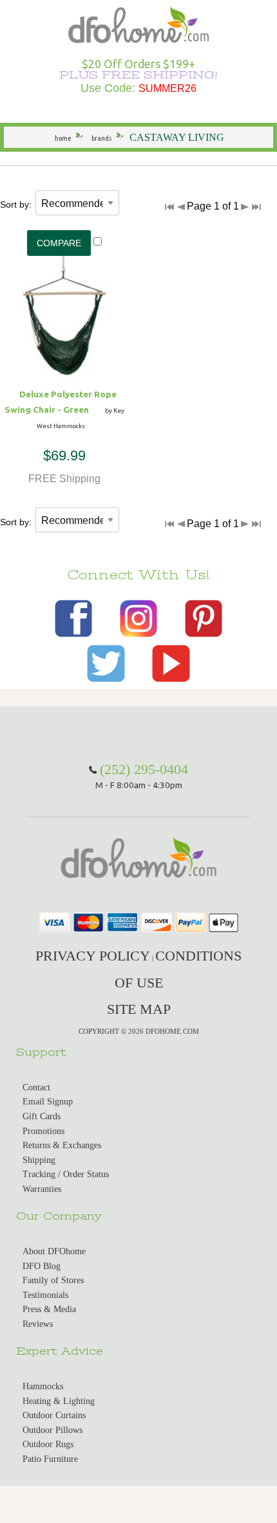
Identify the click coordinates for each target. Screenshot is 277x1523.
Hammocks (43, 1386)
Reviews (38, 1324)
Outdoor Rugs (48, 1444)
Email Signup (48, 1101)
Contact (36, 1087)
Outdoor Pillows (52, 1430)
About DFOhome (54, 1251)
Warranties (42, 1189)
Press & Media (49, 1309)
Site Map (139, 1009)
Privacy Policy (92, 956)
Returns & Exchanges (62, 1145)
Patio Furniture (50, 1459)
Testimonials (45, 1295)
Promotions (43, 1131)
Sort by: (16, 204)
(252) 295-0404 (144, 769)
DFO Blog (42, 1266)
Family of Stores (53, 1280)
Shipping (39, 1160)
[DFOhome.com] (138, 23)
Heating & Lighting (59, 1401)
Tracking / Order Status (66, 1174)
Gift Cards (42, 1116)
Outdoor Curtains (54, 1415)
